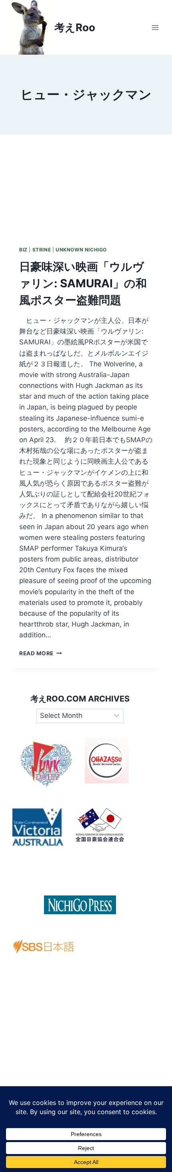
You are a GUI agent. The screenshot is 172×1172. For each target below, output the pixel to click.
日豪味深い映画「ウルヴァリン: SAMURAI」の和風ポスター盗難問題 (83, 283)
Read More (40, 653)
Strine (41, 250)
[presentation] (86, 185)
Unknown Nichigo (81, 250)
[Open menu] (155, 27)
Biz (23, 250)
